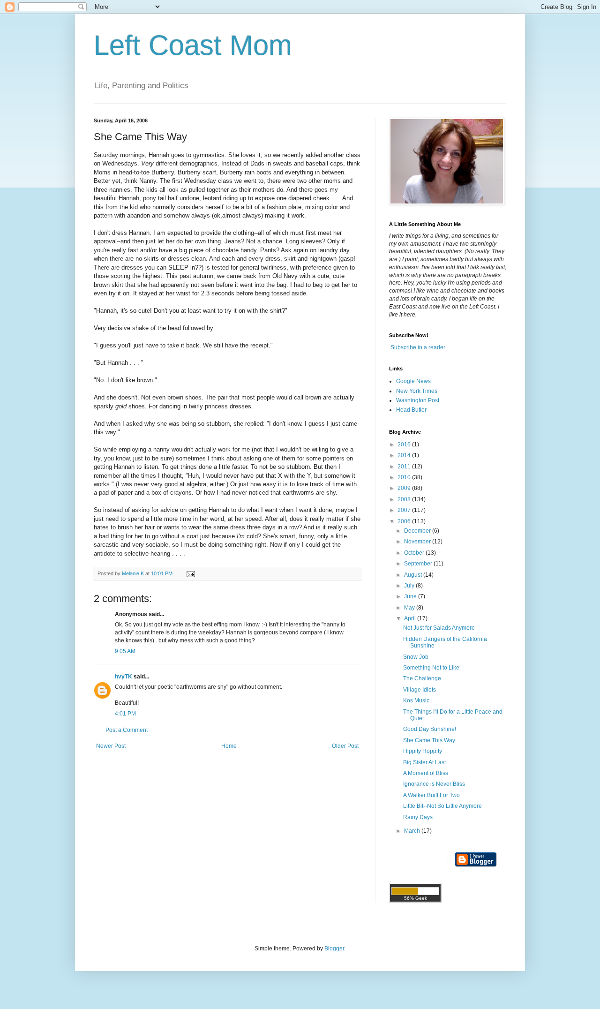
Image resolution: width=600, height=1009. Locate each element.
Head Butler (411, 410)
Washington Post (417, 400)
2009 (405, 488)
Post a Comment (126, 730)
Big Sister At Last (424, 762)
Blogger (334, 948)
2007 (405, 510)
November (418, 541)
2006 (405, 521)
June (411, 596)
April (410, 618)
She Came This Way (429, 740)
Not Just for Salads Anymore (439, 628)
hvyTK (123, 676)
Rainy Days (418, 817)
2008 (405, 499)
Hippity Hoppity (422, 751)
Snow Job (415, 657)
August (413, 575)
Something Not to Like (431, 667)
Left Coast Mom (193, 45)
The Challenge (422, 678)
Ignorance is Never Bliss (434, 784)
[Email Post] (190, 573)
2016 (405, 444)
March (412, 831)
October (415, 553)
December (418, 530)
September (419, 563)
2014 (405, 455)
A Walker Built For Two (431, 795)
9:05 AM (125, 651)
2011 (405, 466)
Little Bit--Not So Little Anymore (442, 806)
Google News (413, 381)
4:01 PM (125, 713)
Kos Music (416, 700)
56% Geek (415, 898)
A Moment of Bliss (425, 773)
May (410, 607)
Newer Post (111, 746)
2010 (405, 477)
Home (229, 746)
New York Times (416, 391)
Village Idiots (419, 689)
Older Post (345, 746)
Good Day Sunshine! (429, 729)
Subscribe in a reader (417, 347)
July (410, 585)
